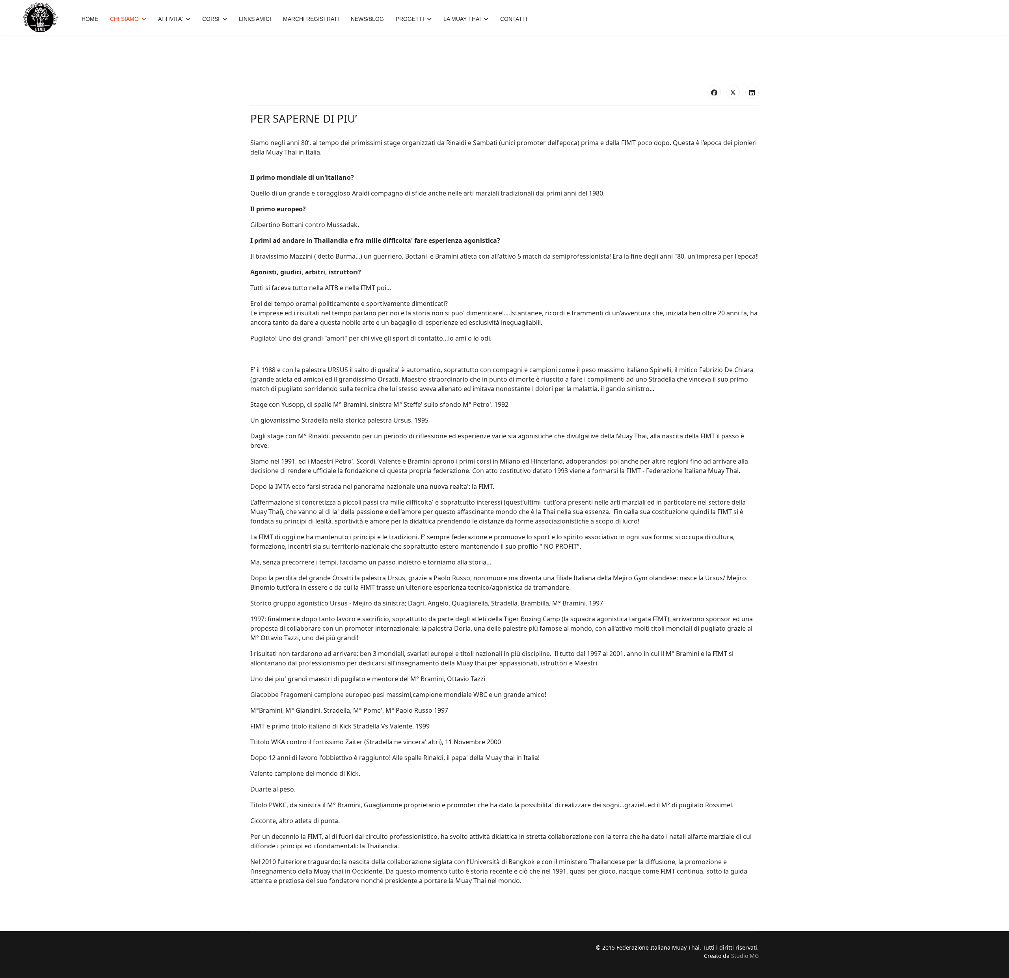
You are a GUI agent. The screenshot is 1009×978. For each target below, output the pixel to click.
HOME (90, 19)
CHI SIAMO (124, 19)
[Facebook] (714, 92)
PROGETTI (410, 19)
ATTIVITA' (170, 19)
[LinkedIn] (752, 92)
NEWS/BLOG (367, 19)
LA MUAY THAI (462, 19)
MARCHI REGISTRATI (311, 19)
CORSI (211, 19)
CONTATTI (513, 19)
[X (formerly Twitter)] (733, 92)
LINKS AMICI (255, 19)
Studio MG (745, 955)
